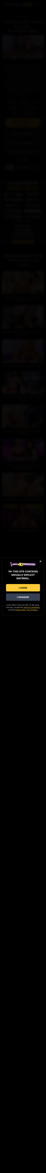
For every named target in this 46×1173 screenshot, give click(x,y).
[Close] (40, 561)
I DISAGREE (23, 597)
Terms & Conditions (32, 607)
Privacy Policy (20, 610)
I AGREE (23, 587)
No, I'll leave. (32, 610)
